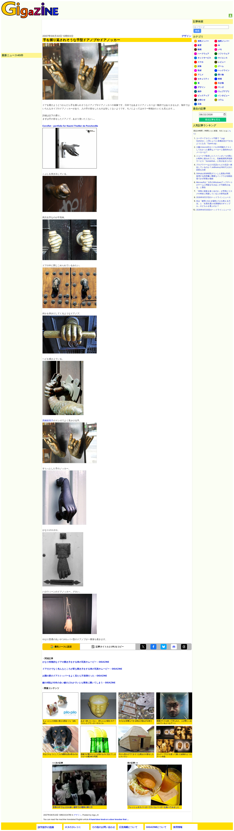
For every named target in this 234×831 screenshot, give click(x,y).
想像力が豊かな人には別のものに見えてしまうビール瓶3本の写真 (98, 755)
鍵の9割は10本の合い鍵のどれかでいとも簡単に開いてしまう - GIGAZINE (78, 682)
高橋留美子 (47, 420)
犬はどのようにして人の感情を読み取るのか (60, 754)
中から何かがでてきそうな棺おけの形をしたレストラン (136, 755)
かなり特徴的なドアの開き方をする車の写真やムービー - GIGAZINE (75, 661)
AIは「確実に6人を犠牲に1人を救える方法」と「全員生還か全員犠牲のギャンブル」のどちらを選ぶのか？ (213, 203)
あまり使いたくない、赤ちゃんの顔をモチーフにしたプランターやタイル (98, 722)
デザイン (186, 36)
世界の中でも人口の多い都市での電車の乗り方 (73, 807)
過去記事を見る (212, 119)
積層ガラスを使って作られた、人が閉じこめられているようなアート (174, 722)
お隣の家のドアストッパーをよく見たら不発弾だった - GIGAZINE (74, 675)
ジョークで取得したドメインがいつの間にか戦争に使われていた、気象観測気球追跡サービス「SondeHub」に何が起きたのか (214, 158)
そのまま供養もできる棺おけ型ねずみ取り (135, 721)
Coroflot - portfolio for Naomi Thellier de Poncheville (70, 125)
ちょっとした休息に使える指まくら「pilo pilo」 (59, 722)
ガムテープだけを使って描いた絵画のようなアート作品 (174, 755)
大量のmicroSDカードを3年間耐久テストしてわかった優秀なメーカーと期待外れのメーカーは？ (214, 149)
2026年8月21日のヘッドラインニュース (213, 197)
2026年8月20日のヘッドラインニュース (213, 210)
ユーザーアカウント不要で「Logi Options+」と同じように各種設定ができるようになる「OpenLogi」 (214, 141)
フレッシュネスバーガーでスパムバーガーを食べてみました (153, 807)
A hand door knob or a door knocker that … (108, 819)
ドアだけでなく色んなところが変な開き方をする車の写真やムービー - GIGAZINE (82, 668)
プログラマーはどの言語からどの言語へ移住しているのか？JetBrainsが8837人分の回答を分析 (214, 167)
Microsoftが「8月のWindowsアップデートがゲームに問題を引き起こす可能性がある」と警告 (214, 185)
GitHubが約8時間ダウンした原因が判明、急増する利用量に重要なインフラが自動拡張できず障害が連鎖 (214, 176)
